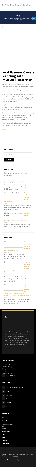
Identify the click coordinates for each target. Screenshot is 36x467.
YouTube (8, 406)
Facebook (9, 395)
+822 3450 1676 (10, 376)
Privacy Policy (5, 460)
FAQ (3, 426)
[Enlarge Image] (18, 46)
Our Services (6, 431)
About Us (4, 421)
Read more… (5, 129)
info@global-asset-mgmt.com (15, 387)
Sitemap (15, 456)
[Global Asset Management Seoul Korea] (18, 5)
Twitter (8, 391)
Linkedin (8, 402)
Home (3, 418)
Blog (3, 434)
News (3, 437)
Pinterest (9, 399)
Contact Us (5, 444)
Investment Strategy (7, 424)
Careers (4, 428)
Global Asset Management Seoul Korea (21, 454)
